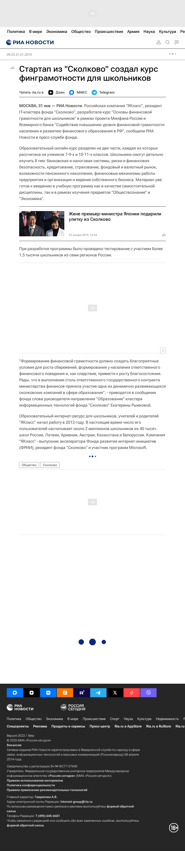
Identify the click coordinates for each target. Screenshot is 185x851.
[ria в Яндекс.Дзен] (31, 692)
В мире (72, 719)
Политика (14, 719)
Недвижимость (167, 719)
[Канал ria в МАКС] (15, 692)
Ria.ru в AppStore (128, 726)
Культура (144, 719)
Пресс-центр (100, 726)
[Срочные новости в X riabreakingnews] (132, 692)
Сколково (50, 465)
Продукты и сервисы (68, 726)
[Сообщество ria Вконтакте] (48, 692)
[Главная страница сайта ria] (29, 42)
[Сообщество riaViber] (148, 692)
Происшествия (94, 719)
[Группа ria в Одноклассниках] (65, 692)
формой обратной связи (25, 825)
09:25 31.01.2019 (19, 54)
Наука (128, 719)
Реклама (40, 726)
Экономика (54, 719)
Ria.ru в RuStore (158, 726)
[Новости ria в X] (115, 692)
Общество (29, 465)
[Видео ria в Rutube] (82, 692)
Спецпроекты (18, 726)
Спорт (114, 719)
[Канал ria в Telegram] (98, 692)
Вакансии (14, 745)
